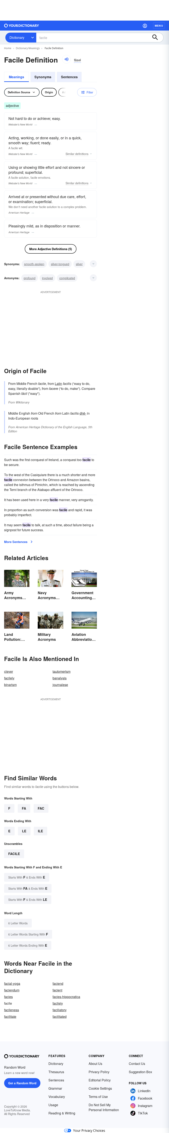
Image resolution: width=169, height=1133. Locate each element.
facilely (9, 678)
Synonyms (42, 77)
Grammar (55, 1088)
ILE (40, 831)
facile (14, 853)
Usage (53, 1104)
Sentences (69, 77)
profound (29, 278)
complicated (67, 278)
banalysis (60, 678)
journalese (60, 684)
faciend (58, 983)
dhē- (83, 413)
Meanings (16, 77)
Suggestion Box (140, 1071)
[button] (144, 25)
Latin (58, 383)
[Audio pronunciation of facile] (66, 59)
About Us (95, 1063)
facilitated (60, 1016)
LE (24, 831)
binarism (10, 684)
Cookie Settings (100, 1088)
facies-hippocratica (66, 996)
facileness (11, 1010)
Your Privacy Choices (89, 1130)
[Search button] (157, 37)
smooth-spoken (34, 264)
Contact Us (137, 1063)
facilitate (10, 1016)
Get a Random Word (22, 1083)
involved (47, 278)
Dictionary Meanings (28, 48)
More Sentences (15, 541)
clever (8, 671)
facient (57, 990)
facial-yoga (12, 983)
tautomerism (61, 671)
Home (7, 48)
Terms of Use (98, 1096)
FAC (41, 808)
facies (8, 996)
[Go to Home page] (21, 25)
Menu (159, 25)
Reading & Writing (61, 1113)
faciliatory (60, 1010)
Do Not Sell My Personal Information (104, 1107)
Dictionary (16, 37)
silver (79, 264)
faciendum (11, 990)
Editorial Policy (100, 1080)
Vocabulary (56, 1096)
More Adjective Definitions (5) (50, 249)
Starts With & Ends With (26, 877)
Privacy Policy (99, 1071)
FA (24, 808)
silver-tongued (60, 264)
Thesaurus (56, 1071)
